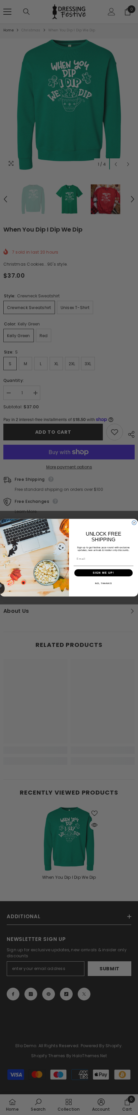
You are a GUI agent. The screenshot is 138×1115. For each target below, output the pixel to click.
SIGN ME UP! (103, 572)
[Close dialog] (134, 523)
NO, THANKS (103, 583)
